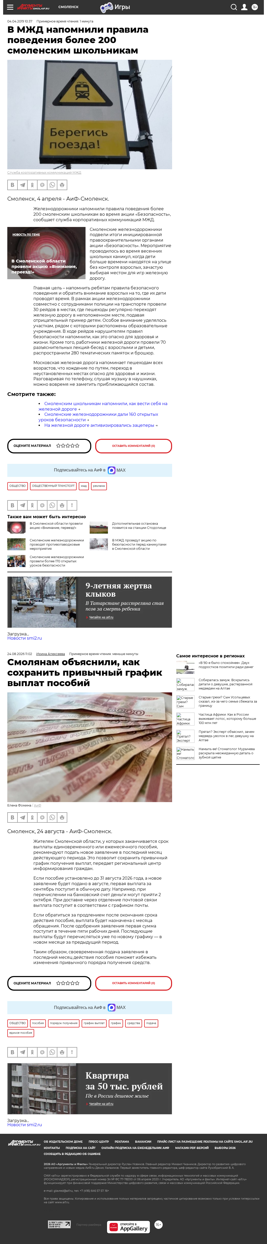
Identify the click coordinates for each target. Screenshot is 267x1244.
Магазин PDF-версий (192, 1148)
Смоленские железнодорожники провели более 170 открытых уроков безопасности (57, 561)
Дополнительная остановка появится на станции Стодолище (139, 526)
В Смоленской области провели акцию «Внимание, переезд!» (56, 526)
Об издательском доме (63, 1141)
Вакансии (143, 1141)
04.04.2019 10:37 (19, 21)
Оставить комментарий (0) (133, 446)
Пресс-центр (99, 1141)
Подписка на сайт (80, 1148)
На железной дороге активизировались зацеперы (99, 425)
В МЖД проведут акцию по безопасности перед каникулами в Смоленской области (139, 544)
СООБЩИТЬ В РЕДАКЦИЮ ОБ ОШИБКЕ (72, 1154)
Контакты (52, 1148)
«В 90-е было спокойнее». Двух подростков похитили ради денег (226, 665)
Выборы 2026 (225, 1148)
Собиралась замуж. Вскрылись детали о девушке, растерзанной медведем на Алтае (225, 684)
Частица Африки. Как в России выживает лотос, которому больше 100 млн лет (227, 718)
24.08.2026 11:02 (19, 654)
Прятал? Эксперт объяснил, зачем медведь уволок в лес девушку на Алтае (226, 736)
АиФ (37, 805)
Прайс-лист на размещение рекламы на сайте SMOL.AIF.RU (205, 1141)
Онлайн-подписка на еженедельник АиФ (135, 1148)
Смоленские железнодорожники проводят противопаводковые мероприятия (57, 544)
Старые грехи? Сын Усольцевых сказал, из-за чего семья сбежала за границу (228, 701)
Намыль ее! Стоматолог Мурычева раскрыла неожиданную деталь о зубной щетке (227, 753)
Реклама (122, 1141)
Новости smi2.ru (24, 638)
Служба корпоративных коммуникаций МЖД (44, 172)
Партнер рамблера (88, 1224)
